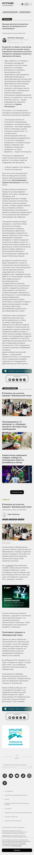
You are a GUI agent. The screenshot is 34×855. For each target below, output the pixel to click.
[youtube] (17, 776)
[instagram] (5, 776)
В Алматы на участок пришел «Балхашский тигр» (17, 394)
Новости (6, 500)
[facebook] (5, 783)
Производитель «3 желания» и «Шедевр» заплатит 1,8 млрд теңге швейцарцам (14, 425)
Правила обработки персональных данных (17, 804)
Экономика (8, 5)
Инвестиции (25, 12)
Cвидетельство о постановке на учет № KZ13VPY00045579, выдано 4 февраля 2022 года (14, 837)
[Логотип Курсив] (8, 3)
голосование (13, 519)
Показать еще (17, 492)
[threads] (29, 776)
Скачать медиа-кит (11, 816)
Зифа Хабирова (13, 514)
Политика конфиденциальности (16, 795)
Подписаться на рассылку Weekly (15, 765)
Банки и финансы (10, 12)
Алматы (5, 519)
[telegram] (11, 776)
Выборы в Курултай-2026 (13, 820)
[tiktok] (23, 776)
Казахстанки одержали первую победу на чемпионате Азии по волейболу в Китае (14, 459)
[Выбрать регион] (22, 4)
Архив (7, 799)
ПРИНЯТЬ (17, 850)
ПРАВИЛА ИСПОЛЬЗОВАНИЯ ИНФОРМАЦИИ (18, 812)
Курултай (21, 519)
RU (26, 4)
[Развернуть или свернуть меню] (31, 4)
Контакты (8, 808)
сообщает (10, 566)
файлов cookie (17, 845)
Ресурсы (7, 19)
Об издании (9, 791)
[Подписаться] (30, 767)
